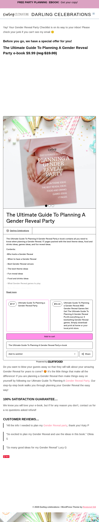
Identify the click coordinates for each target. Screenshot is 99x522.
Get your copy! (47, 2)
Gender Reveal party (55, 425)
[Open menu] (93, 14)
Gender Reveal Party (77, 380)
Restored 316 (89, 507)
